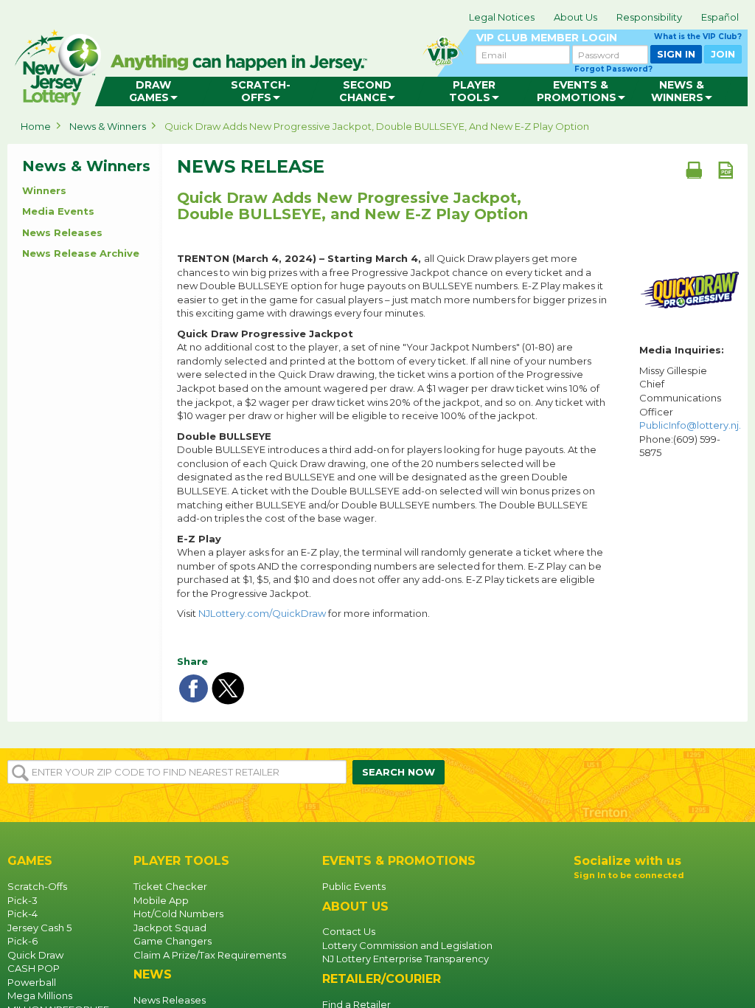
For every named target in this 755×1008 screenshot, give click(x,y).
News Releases (62, 232)
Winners (44, 190)
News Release (250, 166)
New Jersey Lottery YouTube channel (632, 900)
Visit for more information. (303, 613)
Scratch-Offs (37, 886)
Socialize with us (627, 861)
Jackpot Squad (169, 927)
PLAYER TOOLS (181, 861)
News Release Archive (80, 253)
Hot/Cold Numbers (178, 913)
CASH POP (33, 968)
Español (720, 17)
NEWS (152, 974)
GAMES (29, 861)
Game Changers (172, 941)
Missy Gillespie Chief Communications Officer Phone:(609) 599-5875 (689, 411)
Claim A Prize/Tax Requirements (209, 955)
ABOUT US (355, 907)
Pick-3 (22, 900)
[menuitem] (153, 91)
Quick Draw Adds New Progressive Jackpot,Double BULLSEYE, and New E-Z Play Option (352, 206)
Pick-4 (22, 913)
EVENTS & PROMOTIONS (399, 861)
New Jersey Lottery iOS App (629, 934)
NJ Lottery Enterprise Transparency (405, 958)
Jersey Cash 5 (39, 927)
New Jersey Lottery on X (656, 900)
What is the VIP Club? (698, 36)
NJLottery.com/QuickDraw (262, 613)
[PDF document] (725, 169)
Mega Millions (39, 995)
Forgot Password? (613, 69)
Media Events (58, 211)
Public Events (354, 886)
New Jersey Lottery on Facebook (585, 900)
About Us (575, 17)
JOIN (723, 54)
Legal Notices (502, 17)
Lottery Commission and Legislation (407, 945)
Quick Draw (35, 955)
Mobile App (161, 900)
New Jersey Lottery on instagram (609, 900)
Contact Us (348, 931)
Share (192, 661)
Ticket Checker (170, 886)
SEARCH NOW (398, 772)
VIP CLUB (609, 38)
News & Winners (107, 126)
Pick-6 (22, 941)
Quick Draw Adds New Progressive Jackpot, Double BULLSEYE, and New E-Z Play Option (376, 126)
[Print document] (694, 169)
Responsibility (649, 17)
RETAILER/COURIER (381, 979)
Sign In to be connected (629, 875)
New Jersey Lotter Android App (629, 971)
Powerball (31, 982)
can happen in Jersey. (243, 63)
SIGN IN (676, 54)
